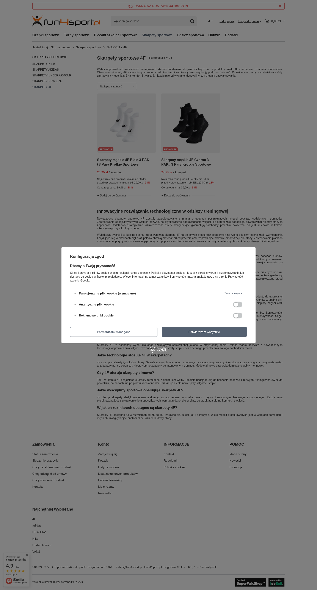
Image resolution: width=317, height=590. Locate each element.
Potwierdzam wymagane (113, 332)
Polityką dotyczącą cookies (168, 272)
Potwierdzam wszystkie (204, 332)
